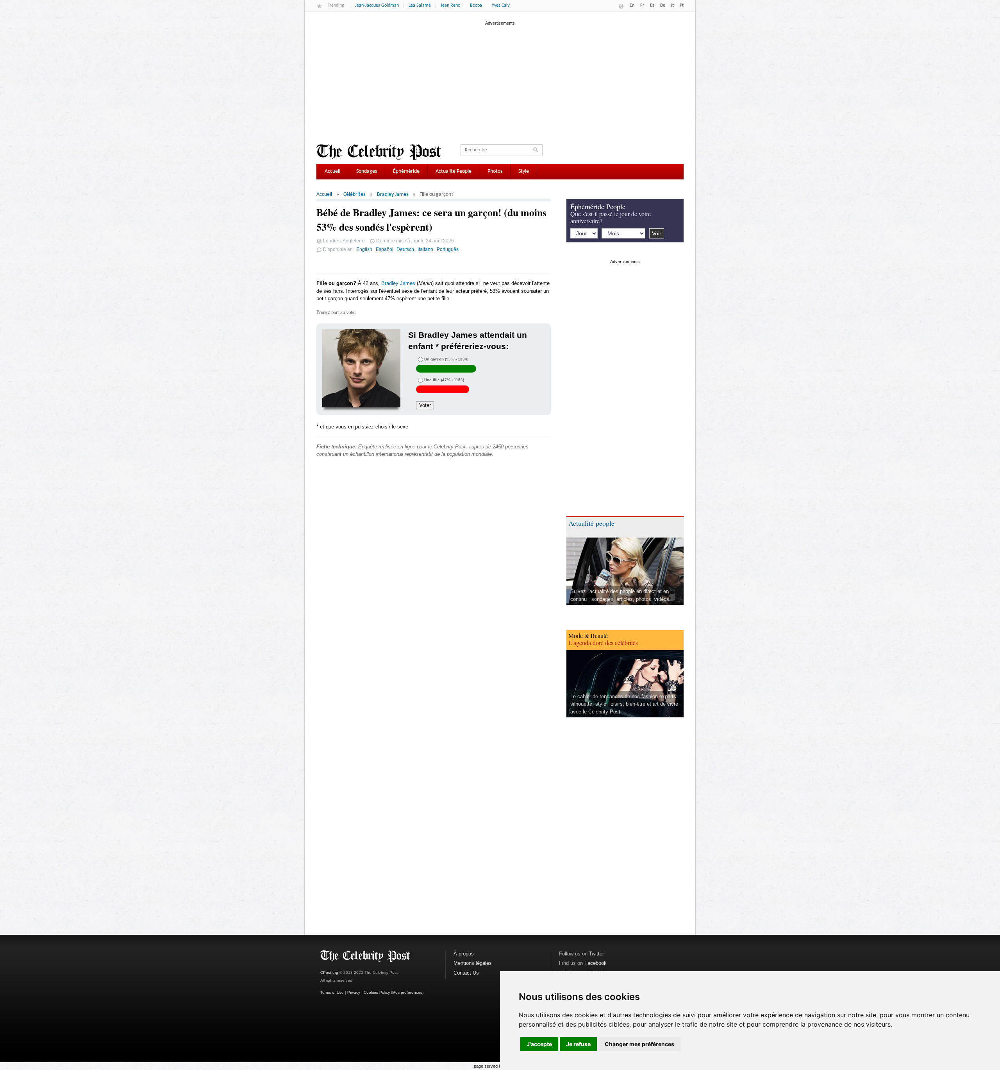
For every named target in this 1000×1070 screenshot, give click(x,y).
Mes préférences (407, 992)
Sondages (366, 171)
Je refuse (578, 1044)
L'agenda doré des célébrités (603, 642)
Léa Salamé (420, 5)
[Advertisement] (500, 81)
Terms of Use (332, 992)
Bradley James (392, 194)
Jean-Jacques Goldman (377, 5)
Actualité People (453, 171)
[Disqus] (433, 582)
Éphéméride (406, 171)
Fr (642, 5)
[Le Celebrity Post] (378, 152)
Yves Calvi (501, 5)
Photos (495, 171)
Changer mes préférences (639, 1044)
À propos (464, 954)
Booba (476, 5)
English (364, 249)
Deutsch (405, 249)
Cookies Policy (377, 992)
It (672, 5)
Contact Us (466, 973)
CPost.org (329, 972)
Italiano (425, 249)
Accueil (332, 171)
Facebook (595, 963)
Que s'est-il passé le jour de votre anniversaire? (610, 217)
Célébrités (354, 194)
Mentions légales (473, 963)
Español (384, 249)
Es (652, 5)
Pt (682, 5)
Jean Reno (450, 5)
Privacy (353, 992)
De (662, 5)
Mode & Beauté (588, 635)
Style (523, 171)
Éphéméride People (597, 206)
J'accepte (539, 1044)
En (632, 5)
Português (448, 249)
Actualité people (591, 523)
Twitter (596, 954)
